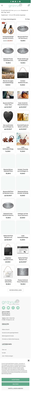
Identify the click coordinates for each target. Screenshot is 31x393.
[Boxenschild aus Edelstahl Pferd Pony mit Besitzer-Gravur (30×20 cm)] (8, 161)
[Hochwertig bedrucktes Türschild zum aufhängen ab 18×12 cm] (8, 272)
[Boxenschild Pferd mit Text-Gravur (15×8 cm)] (23, 28)
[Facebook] (3, 307)
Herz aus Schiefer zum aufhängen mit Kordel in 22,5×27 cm (8, 126)
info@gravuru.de (10, 319)
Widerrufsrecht (5, 329)
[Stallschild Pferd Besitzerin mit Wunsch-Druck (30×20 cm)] (23, 249)
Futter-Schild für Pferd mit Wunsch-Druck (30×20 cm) (23, 104)
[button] (28, 360)
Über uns (4, 349)
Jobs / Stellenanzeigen (7, 356)
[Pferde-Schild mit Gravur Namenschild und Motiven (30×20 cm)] (23, 272)
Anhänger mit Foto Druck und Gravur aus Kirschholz (23, 215)
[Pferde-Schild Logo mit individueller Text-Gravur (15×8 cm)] (23, 50)
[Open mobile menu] (2, 5)
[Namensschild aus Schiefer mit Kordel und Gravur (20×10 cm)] (23, 183)
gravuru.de (17, 10)
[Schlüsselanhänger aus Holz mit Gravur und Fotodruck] (8, 28)
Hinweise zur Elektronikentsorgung (10, 339)
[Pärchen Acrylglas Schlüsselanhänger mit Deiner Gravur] (8, 72)
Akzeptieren (15, 380)
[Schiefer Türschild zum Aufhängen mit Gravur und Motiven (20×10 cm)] (23, 161)
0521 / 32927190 (10, 318)
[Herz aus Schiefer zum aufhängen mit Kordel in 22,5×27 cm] (8, 117)
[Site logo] (15, 5)
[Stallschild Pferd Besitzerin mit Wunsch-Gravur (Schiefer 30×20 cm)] (8, 227)
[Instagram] (13, 307)
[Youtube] (8, 307)
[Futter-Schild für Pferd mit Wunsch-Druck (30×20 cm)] (23, 95)
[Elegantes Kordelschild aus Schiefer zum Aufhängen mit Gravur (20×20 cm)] (8, 249)
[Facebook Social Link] (11, 1)
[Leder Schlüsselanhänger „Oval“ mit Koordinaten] (23, 227)
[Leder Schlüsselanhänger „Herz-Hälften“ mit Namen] (23, 139)
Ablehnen (16, 384)
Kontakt (4, 352)
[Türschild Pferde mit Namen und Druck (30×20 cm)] (23, 117)
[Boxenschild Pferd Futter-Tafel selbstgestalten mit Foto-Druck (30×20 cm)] (8, 95)
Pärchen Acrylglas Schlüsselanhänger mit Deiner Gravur (8, 82)
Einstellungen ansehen (15, 388)
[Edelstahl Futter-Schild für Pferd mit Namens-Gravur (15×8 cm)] (8, 205)
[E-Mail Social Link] (13, 1)
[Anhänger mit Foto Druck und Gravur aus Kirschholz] (23, 205)
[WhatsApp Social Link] (18, 1)
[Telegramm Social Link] (20, 1)
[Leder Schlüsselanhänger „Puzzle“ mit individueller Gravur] (8, 139)
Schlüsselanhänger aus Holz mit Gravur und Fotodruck (8, 38)
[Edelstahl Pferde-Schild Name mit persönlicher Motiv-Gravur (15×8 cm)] (8, 50)
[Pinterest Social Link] (15, 1)
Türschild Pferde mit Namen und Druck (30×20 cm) (23, 126)
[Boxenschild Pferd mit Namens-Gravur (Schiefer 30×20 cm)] (8, 183)
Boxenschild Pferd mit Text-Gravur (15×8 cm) (23, 38)
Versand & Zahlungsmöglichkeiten (10, 332)
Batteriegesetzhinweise (8, 336)
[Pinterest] (17, 307)
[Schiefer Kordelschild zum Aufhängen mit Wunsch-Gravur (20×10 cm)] (23, 72)
